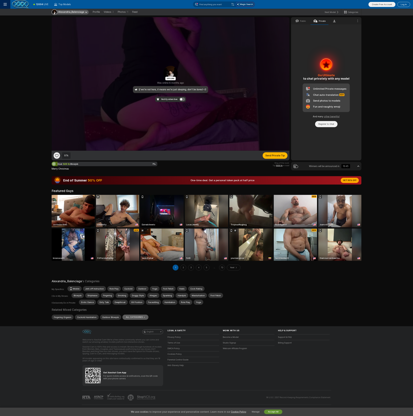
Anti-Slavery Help (175, 365)
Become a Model (231, 337)
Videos (109, 11)
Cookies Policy (174, 354)
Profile (96, 11)
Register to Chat (326, 124)
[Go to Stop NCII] (146, 397)
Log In (404, 4)
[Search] (233, 4)
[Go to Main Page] (20, 4)
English (150, 332)
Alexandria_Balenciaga (67, 281)
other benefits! (332, 116)
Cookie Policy (238, 412)
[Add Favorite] (57, 155)
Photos (123, 11)
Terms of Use (173, 343)
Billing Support (285, 343)
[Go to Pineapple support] (131, 397)
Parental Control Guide (177, 360)
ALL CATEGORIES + (135, 317)
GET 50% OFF (350, 180)
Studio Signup (229, 343)
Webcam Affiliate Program (235, 348)
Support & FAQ (285, 337)
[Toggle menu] (5, 4)
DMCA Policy (173, 348)
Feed (134, 11)
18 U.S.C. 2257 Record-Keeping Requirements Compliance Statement (298, 397)
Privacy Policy (174, 337)
